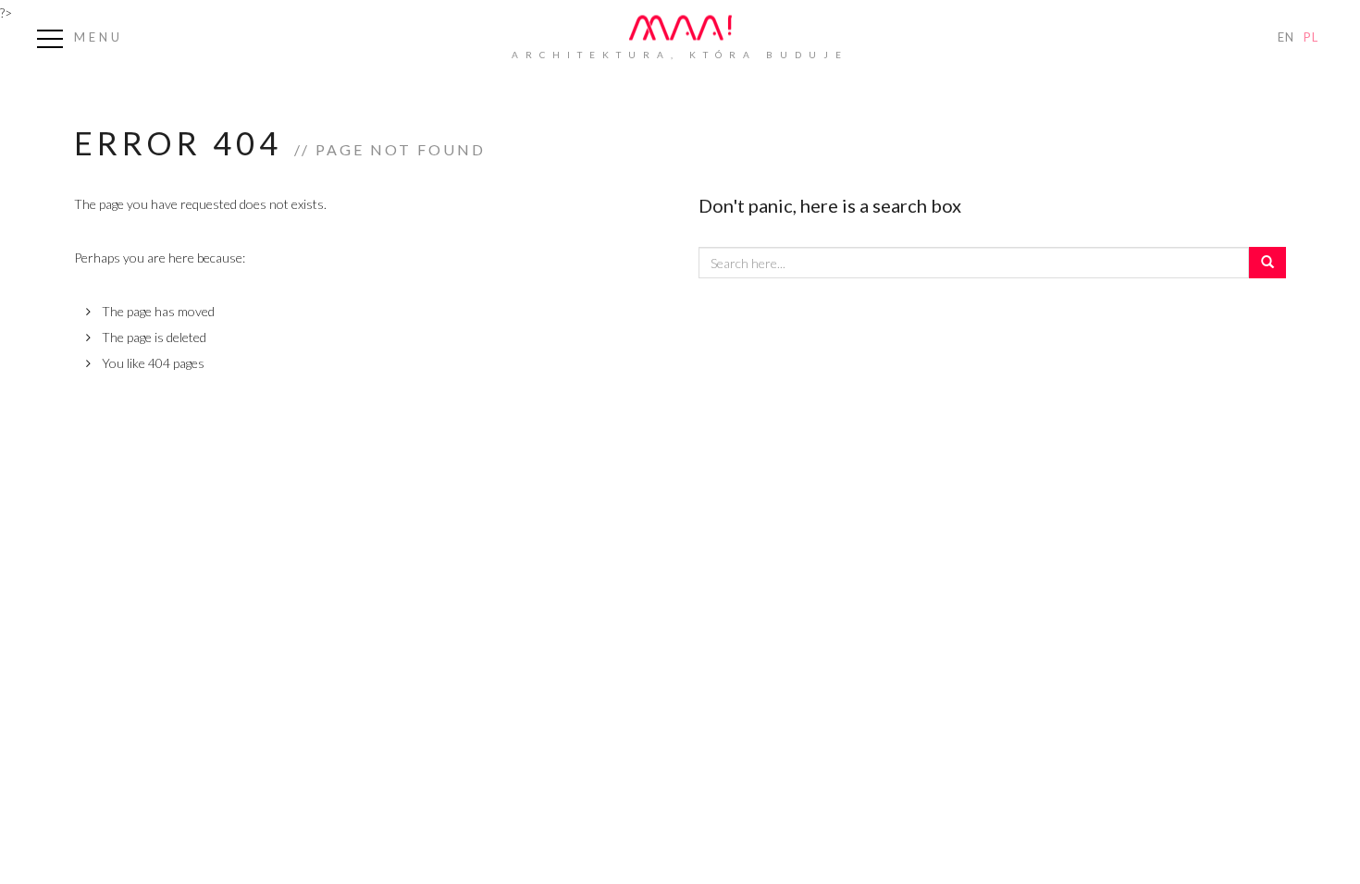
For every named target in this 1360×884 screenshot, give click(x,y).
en (1286, 37)
